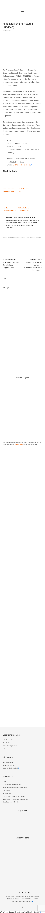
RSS (25, 893)
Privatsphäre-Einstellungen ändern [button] (14, 796)
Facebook (16, 893)
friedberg (23, 237)
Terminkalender (8, 762)
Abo (4, 748)
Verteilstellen (19, 444)
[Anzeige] (22, 330)
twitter (22, 893)
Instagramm (19, 893)
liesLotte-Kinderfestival (10, 768)
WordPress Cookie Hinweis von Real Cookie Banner (19, 912)
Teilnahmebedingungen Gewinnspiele (15, 787)
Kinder (27, 237)
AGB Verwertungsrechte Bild (12, 784)
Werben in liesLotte (9, 765)
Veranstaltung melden (10, 746)
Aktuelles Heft (7, 740)
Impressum (6, 790)
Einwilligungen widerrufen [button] (11, 802)
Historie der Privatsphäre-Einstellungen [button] (15, 799)
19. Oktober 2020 (7, 30)
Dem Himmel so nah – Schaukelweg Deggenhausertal (11, 263)
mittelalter (38, 237)
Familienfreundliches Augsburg (22, 901)
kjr (30, 237)
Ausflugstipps (11, 237)
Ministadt (33, 237)
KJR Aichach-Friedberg (21, 165)
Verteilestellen (7, 743)
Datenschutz (7, 793)
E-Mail (28, 893)
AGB (4, 782)
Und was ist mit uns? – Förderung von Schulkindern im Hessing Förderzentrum (33, 265)
